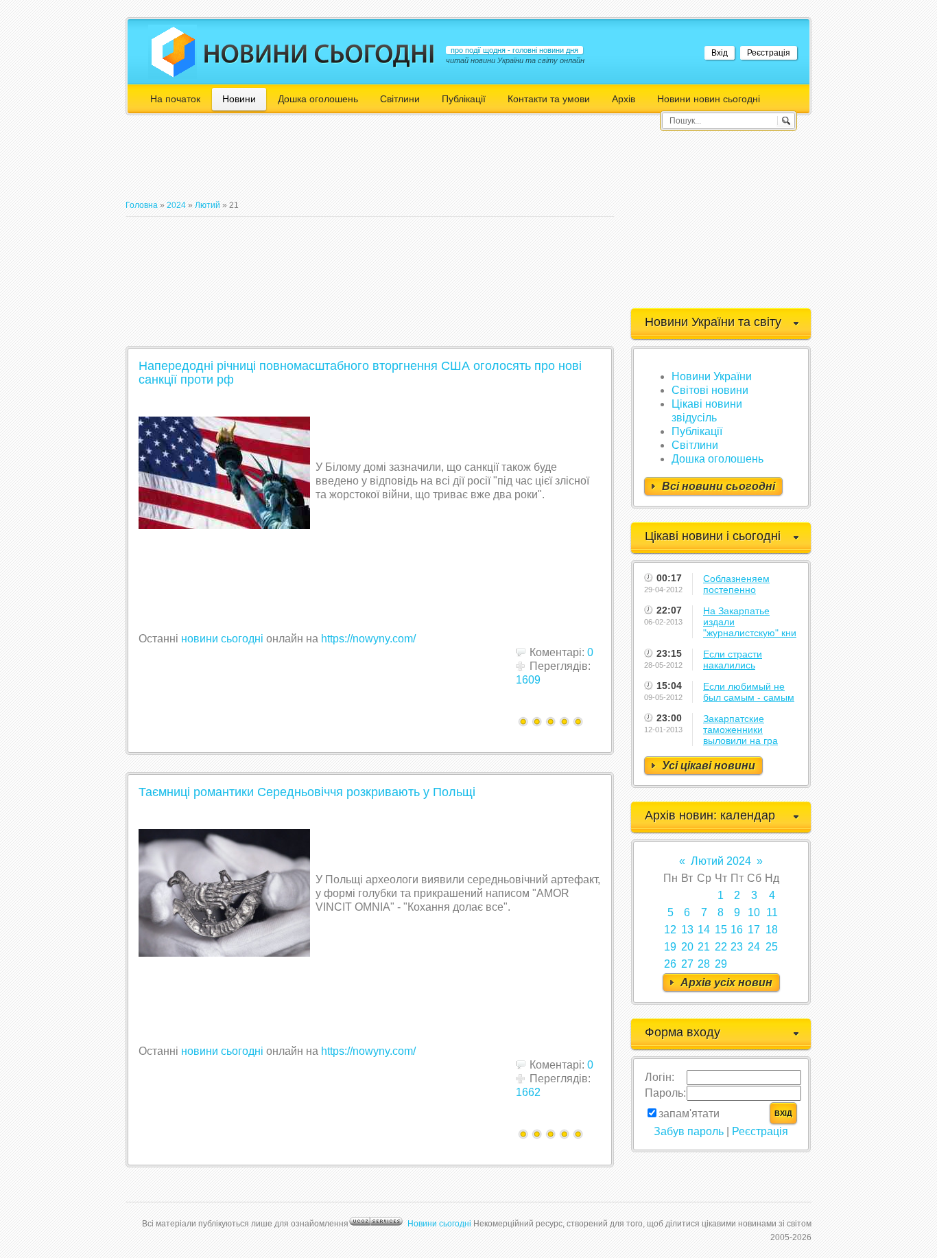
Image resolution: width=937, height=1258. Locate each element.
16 (737, 929)
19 (670, 947)
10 (754, 912)
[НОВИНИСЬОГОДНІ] (319, 53)
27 (687, 964)
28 (704, 964)
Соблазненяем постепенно (736, 584)
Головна (142, 205)
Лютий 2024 (721, 861)
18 (772, 929)
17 (754, 929)
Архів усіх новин (726, 982)
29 (721, 964)
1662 (528, 1092)
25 (772, 947)
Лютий (207, 205)
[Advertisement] (375, 163)
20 (687, 947)
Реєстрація (768, 53)
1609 (528, 680)
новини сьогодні (222, 638)
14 (704, 929)
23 (737, 947)
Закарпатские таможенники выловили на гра (740, 729)
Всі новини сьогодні (718, 486)
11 (772, 912)
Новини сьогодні (439, 1223)
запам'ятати (689, 1113)
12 (670, 929)
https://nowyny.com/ (368, 638)
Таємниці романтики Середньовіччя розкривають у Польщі (307, 792)
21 (704, 947)
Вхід (719, 53)
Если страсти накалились (732, 660)
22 (721, 947)
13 (687, 929)
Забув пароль (689, 1131)
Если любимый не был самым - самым (748, 692)
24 (754, 947)
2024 (176, 205)
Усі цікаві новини (708, 765)
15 (721, 929)
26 (670, 964)
